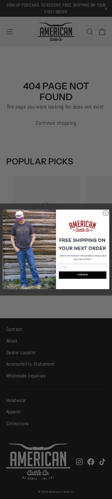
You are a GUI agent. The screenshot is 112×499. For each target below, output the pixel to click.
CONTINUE (82, 275)
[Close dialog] (105, 213)
